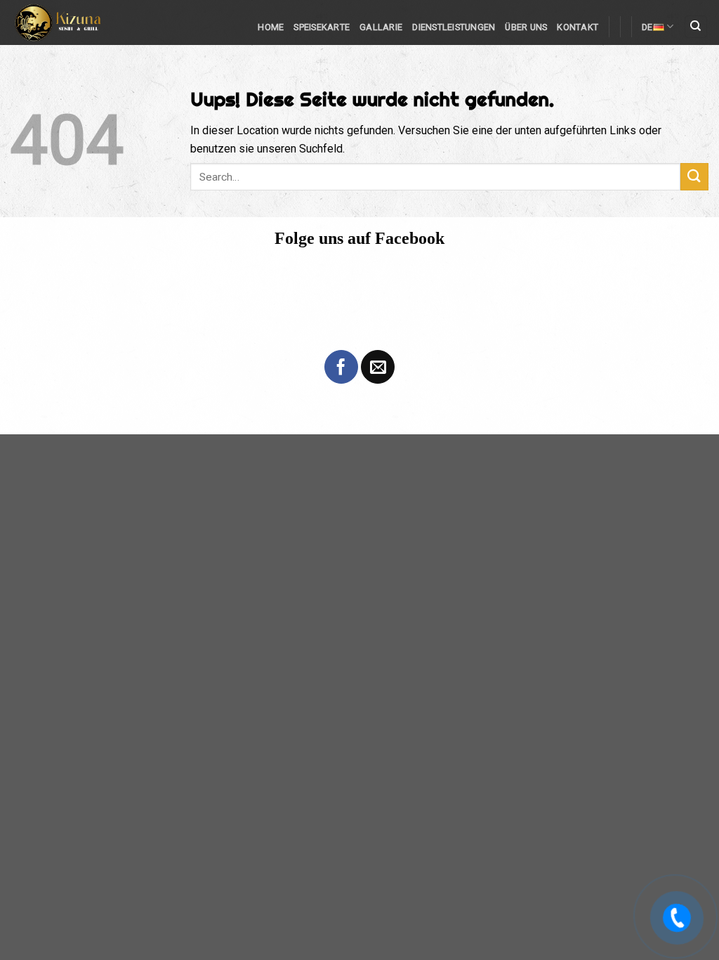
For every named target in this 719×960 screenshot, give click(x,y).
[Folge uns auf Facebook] (341, 367)
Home (271, 27)
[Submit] (694, 176)
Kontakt (577, 27)
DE (647, 27)
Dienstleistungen (453, 27)
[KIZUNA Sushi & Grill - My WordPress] (73, 22)
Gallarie (381, 27)
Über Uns (526, 27)
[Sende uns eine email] (378, 367)
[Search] (696, 27)
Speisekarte (321, 27)
